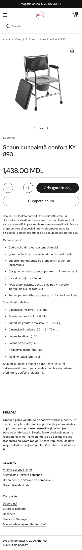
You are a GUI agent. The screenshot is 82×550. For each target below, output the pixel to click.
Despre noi (10, 503)
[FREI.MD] (40, 15)
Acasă (6, 39)
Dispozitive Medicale (16, 485)
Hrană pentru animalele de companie (27, 480)
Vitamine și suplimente (17, 469)
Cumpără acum (41, 201)
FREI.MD (42, 540)
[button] (75, 15)
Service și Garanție (15, 519)
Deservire (9, 514)
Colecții (19, 39)
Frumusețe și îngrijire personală (23, 475)
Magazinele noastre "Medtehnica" (24, 524)
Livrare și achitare (14, 508)
